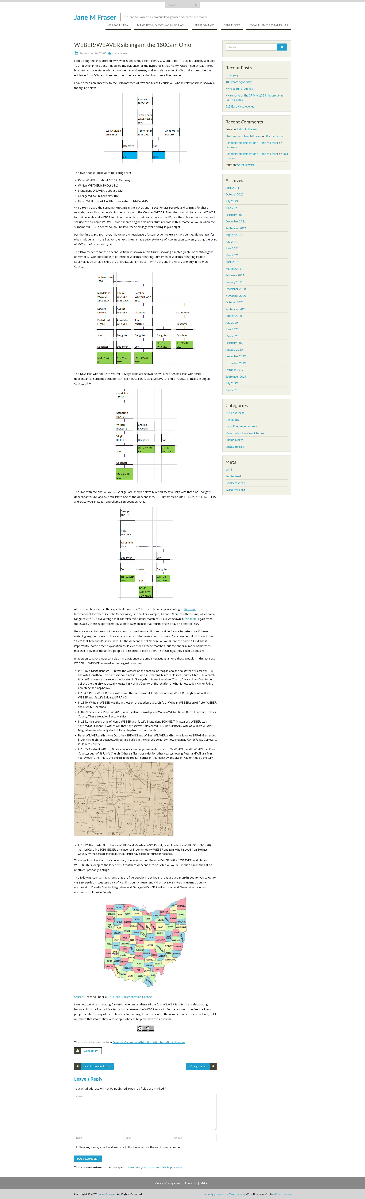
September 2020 (235, 309)
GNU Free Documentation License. (129, 997)
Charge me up (198, 1066)
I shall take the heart (97, 1066)
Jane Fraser (120, 53)
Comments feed (235, 483)
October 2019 (234, 369)
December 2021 (235, 221)
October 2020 (234, 302)
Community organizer (168, 1183)
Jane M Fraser (95, 17)
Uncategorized (234, 446)
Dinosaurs (232, 147)
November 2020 (235, 295)
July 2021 (231, 241)
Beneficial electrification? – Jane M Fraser (251, 142)
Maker (204, 1183)
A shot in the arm (246, 129)
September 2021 (235, 228)
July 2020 (231, 322)
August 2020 (233, 315)
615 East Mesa (118, 25)
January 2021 (234, 282)
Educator (190, 1183)
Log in (229, 469)
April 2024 (232, 187)
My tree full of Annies (239, 88)
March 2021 (233, 268)
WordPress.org (235, 489)
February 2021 (234, 275)
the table (190, 609)
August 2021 (233, 234)
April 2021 (232, 261)
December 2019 (235, 356)
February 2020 (234, 342)
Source (78, 997)
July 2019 (231, 383)
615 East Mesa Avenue (239, 106)
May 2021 (232, 255)
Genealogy (232, 25)
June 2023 (232, 208)
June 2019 (232, 390)
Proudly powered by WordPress (223, 1194)
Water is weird (245, 164)
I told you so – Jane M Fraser (243, 136)
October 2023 (234, 194)
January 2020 (234, 349)
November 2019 (235, 363)
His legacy (232, 75)
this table (190, 619)
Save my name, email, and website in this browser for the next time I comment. (131, 1147)
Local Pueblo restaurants (268, 25)
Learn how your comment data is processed (155, 1167)
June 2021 (232, 248)
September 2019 (235, 376)
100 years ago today (238, 82)
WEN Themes (282, 1194)
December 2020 (235, 288)
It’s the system (275, 136)
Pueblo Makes (204, 25)
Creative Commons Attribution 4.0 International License (149, 1042)
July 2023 (231, 201)
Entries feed (233, 476)
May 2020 (232, 336)
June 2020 (232, 329)
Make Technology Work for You (161, 25)
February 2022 (234, 214)
